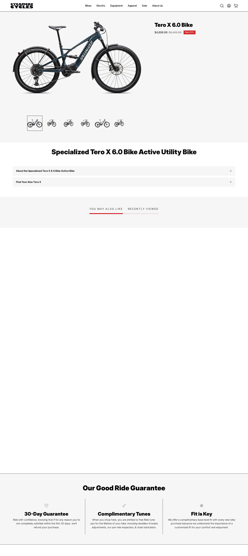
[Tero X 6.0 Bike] (34, 123)
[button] (221, 5)
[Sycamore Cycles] (22, 6)
